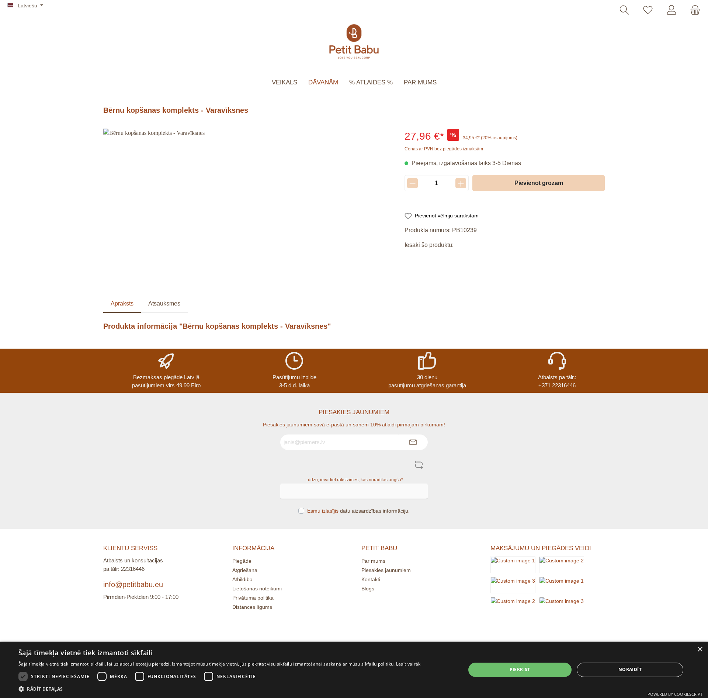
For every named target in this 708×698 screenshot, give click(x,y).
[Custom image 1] (512, 565)
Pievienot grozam (538, 183)
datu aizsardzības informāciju (374, 511)
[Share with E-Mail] (461, 258)
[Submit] (413, 442)
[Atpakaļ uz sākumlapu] (354, 41)
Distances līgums (252, 607)
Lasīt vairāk (408, 664)
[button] (219, 688)
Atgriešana (244, 570)
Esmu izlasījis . (358, 511)
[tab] (122, 303)
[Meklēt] (624, 10)
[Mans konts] (671, 10)
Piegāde (241, 561)
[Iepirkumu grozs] (693, 10)
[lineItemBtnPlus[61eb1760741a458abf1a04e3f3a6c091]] (460, 183)
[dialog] (354, 670)
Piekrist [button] (520, 669)
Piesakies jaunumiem (386, 570)
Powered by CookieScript (675, 694)
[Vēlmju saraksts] (648, 10)
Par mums (373, 561)
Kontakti (370, 579)
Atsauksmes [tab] (164, 303)
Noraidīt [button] (630, 669)
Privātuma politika (253, 598)
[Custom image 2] (561, 565)
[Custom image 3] (512, 585)
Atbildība (242, 579)
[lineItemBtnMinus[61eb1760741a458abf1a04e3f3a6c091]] (412, 183)
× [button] (699, 649)
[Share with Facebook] (411, 258)
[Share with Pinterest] (428, 258)
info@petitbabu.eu (133, 584)
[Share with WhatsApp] (444, 258)
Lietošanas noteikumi (257, 588)
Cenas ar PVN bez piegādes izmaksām (444, 148)
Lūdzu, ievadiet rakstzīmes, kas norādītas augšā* (354, 479)
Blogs (367, 588)
